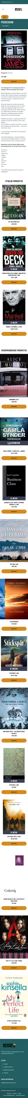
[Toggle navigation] (3, 9)
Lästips (6, 1064)
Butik (4, 17)
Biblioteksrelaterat (9, 1070)
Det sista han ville (14, 222)
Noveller (10, 73)
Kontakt (14, 1093)
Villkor (19, 1093)
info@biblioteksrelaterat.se (7, 2)
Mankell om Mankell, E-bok (14, 327)
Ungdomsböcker (8, 1067)
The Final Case (14, 564)
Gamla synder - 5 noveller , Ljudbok (14, 451)
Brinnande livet (14, 399)
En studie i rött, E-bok (14, 836)
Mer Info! (14, 81)
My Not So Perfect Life (14, 1021)
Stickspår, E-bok (14, 673)
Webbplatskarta (20, 1095)
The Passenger (14, 621)
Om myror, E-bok (14, 785)
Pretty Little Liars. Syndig (14, 961)
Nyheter (6, 1073)
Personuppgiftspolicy (9, 1095)
